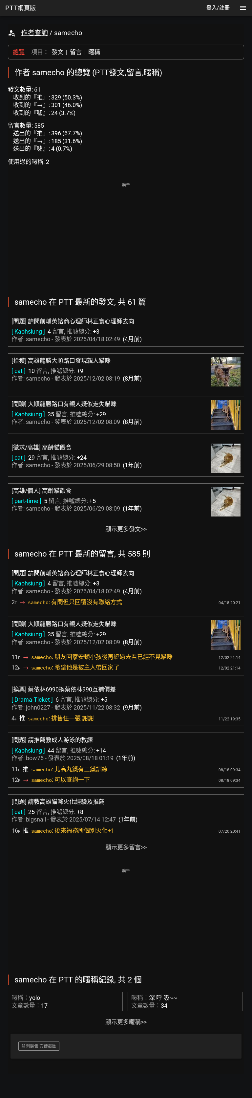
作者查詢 (34, 33)
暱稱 (94, 52)
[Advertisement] (126, 235)
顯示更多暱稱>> (126, 1022)
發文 (57, 52)
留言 (76, 52)
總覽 (19, 52)
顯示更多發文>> (126, 529)
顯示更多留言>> (126, 847)
